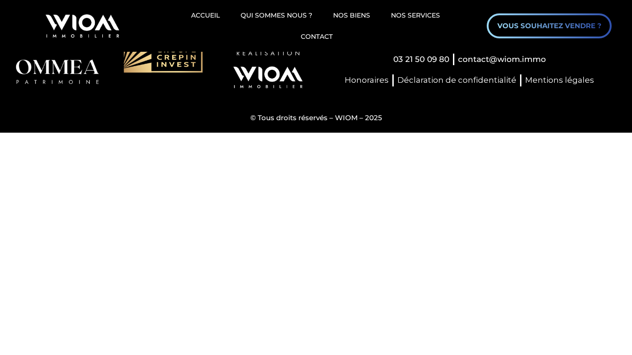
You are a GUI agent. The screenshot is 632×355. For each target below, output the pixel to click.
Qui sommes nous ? (276, 15)
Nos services (415, 15)
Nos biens (351, 15)
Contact (317, 36)
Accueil (205, 15)
